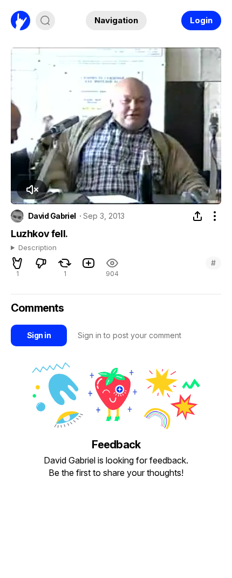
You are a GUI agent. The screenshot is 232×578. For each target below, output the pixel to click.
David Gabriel (52, 216)
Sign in (39, 335)
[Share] (197, 216)
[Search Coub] (45, 20)
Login (201, 20)
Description (37, 248)
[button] (32, 189)
